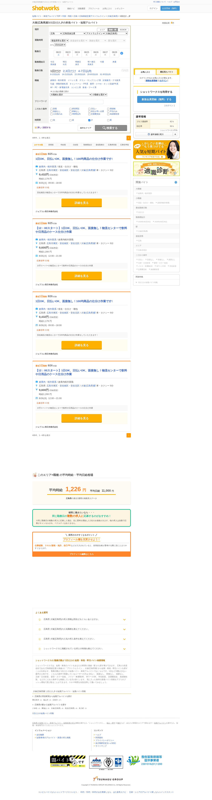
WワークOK (161, 266)
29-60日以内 (92, 74)
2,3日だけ (69, 71)
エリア (102, 30)
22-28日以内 (80, 74)
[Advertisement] (81, 451)
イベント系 (73, 80)
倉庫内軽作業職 (163, 203)
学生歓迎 (172, 266)
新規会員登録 (151, 80)
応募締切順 (112, 145)
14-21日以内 (67, 74)
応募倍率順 (124, 145)
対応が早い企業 (97, 111)
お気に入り (107, 8)
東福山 (44, 708)
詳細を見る (82, 202)
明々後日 (91, 62)
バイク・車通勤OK (145, 266)
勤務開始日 (87, 145)
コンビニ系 (76, 87)
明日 (65, 62)
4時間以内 (76, 114)
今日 (52, 62)
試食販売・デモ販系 (111, 80)
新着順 (51, 145)
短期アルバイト (160, 723)
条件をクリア (85, 128)
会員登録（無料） (170, 8)
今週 (102, 62)
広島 (140, 241)
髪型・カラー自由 (161, 263)
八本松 (34, 708)
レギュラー (119, 8)
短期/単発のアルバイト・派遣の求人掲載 (53, 738)
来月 (77, 64)
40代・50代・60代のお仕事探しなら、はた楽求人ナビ (103, 792)
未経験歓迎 (114, 114)
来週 (114, 62)
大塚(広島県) (56, 708)
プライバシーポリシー (104, 740)
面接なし (57, 111)
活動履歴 (81, 8)
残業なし (172, 260)
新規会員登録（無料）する (156, 99)
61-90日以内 (105, 74)
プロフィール (93, 8)
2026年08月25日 (144, 222)
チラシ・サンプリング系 (90, 80)
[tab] (145, 72)
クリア (125, 70)
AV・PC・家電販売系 (59, 87)
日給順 (75, 145)
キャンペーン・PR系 (79, 84)
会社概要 (40, 735)
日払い (94, 109)
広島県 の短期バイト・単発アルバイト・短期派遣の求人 (53, 723)
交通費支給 (95, 114)
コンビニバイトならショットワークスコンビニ (57, 792)
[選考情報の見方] (156, 134)
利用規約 (99, 738)
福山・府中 (111, 723)
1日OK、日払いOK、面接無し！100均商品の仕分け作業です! (74, 158)
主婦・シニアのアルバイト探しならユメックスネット (151, 792)
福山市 (45, 700)
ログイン (154, 8)
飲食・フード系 (89, 87)
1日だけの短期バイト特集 (43, 713)
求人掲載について (159, 2)
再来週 (53, 64)
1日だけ (141, 212)
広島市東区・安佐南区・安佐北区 (63, 170)
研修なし (75, 111)
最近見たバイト (166, 72)
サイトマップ (101, 746)
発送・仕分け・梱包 (145, 203)
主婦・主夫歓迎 (144, 263)
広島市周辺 (142, 250)
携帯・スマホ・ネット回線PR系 (104, 84)
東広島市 (35, 700)
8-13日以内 (55, 74)
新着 (55, 109)
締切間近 (75, 109)
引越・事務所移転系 (59, 84)
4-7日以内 (84, 71)
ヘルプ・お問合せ (173, 2)
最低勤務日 (100, 145)
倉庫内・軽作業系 (58, 80)
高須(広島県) (70, 708)
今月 (65, 64)
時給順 (63, 145)
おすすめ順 (38, 145)
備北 (119, 723)
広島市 (55, 700)
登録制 (112, 109)
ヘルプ (98, 735)
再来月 (90, 64)
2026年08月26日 (161, 222)
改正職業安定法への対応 (105, 743)
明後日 (78, 62)
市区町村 (123, 30)
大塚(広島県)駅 (88, 170)
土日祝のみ (57, 114)
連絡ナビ (71, 8)
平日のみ (113, 111)
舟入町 (81, 708)
